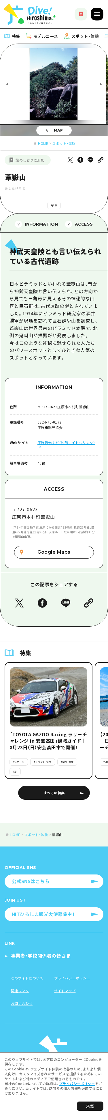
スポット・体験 (64, 143)
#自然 (54, 205)
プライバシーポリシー (77, 1083)
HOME (43, 143)
